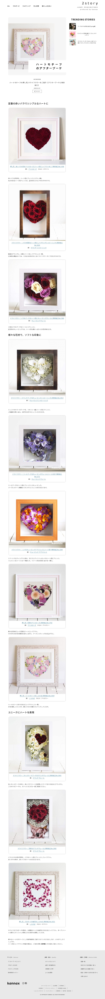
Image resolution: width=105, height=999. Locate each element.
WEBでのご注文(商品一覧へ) (88, 965)
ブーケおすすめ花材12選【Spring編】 (87, 26)
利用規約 (41, 988)
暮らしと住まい (46, 6)
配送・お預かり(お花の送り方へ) (89, 972)
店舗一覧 (83, 961)
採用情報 (61, 985)
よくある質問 (48, 972)
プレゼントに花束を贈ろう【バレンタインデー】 (86, 34)
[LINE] (26, 983)
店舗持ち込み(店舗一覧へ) (87, 969)
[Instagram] (23, 983)
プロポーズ (16, 6)
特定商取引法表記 (62, 988)
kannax (13, 983)
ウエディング (26, 6)
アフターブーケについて (14, 961)
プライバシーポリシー (50, 988)
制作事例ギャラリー (13, 972)
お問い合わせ (84, 976)
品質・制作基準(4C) (50, 965)
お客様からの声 (49, 969)
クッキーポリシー (50, 991)
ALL (8, 6)
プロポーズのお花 (12, 965)
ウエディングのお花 (13, 969)
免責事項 (58, 991)
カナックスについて (50, 961)
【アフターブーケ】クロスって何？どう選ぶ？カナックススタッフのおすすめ (86, 42)
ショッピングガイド (38, 991)
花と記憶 (36, 6)
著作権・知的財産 (67, 991)
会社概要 (55, 985)
